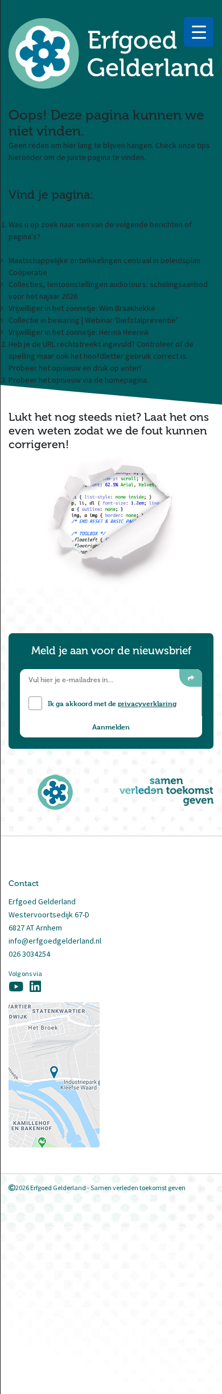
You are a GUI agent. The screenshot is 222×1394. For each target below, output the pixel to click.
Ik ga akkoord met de (112, 703)
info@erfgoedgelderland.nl (55, 941)
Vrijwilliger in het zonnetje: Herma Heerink (79, 332)
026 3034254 (29, 954)
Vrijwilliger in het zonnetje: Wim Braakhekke (82, 308)
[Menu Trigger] (198, 32)
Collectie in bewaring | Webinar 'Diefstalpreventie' (93, 320)
